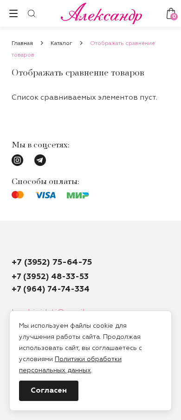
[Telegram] (40, 160)
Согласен (49, 391)
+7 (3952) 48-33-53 (50, 277)
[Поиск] (31, 13)
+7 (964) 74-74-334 (51, 289)
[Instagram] (17, 160)
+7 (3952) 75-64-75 (52, 262)
